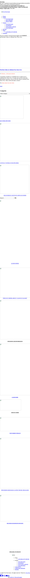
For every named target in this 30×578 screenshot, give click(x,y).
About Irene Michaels (20, 568)
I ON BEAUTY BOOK (11, 32)
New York (9, 82)
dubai (3, 82)
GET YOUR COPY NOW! (5, 120)
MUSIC (5, 29)
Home (4, 16)
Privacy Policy (9, 21)
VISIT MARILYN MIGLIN (15, 433)
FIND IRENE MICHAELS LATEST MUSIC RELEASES (15, 490)
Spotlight (5, 33)
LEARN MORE (15, 263)
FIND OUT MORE (15, 412)
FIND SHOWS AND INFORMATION (15, 341)
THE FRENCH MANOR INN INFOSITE (15, 523)
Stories (4, 22)
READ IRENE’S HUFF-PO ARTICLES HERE (15, 195)
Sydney (13, 82)
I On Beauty (9, 25)
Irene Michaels (9, 20)
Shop (4, 30)
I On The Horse (9, 28)
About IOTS (18, 567)
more (1, 86)
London (5, 82)
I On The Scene (9, 19)
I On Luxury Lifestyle (11, 26)
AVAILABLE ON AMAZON (15, 551)
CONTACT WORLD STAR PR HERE (9, 163)
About (4, 17)
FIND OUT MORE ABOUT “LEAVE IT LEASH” (15, 298)
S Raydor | (3, 73)
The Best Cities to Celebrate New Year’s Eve (11, 69)
